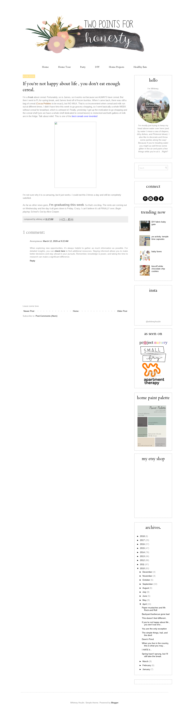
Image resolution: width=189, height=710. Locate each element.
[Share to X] (66, 219)
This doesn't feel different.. (154, 618)
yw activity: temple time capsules (159, 237)
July (144, 592)
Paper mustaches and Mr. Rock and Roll (154, 608)
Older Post (122, 311)
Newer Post (28, 311)
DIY (97, 67)
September (147, 584)
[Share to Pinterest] (72, 219)
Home (45, 67)
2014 (142, 552)
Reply (32, 261)
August (146, 588)
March (145, 661)
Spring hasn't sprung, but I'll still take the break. (155, 655)
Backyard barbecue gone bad (156, 614)
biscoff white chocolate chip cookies (158, 268)
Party (83, 67)
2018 (142, 536)
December (147, 572)
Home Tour (64, 67)
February (147, 665)
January (146, 669)
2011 (142, 564)
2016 (142, 544)
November (147, 576)
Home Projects (116, 67)
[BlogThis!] (63, 219)
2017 (142, 540)
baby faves (156, 251)
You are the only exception (154, 629)
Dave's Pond (148, 639)
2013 (142, 556)
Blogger (114, 702)
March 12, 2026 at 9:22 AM (55, 241)
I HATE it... (147, 649)
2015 (142, 548)
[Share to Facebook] (69, 219)
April (144, 604)
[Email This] (60, 219)
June (145, 596)
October (146, 580)
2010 (142, 568)
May (144, 600)
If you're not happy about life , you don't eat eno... (156, 623)
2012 (142, 560)
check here (60, 251)
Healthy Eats (140, 67)
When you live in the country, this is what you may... (155, 644)
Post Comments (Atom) (46, 316)
